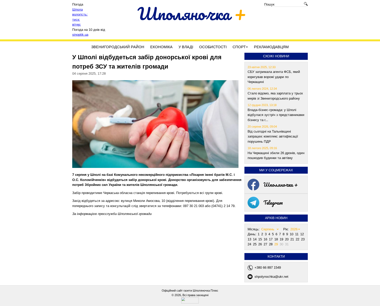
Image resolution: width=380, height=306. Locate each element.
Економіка (161, 47)
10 (292, 234)
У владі (186, 47)
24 (250, 244)
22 (298, 239)
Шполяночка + (280, 184)
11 (297, 234)
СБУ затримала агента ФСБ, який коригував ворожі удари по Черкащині (274, 77)
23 (303, 239)
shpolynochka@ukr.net (271, 277)
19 (282, 239)
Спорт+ (240, 47)
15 (260, 239)
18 (276, 239)
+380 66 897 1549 (268, 267)
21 (292, 239)
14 (255, 239)
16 (266, 239)
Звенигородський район (117, 47)
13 (250, 239)
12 (302, 234)
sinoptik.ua (80, 35)
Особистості (213, 47)
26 (260, 244)
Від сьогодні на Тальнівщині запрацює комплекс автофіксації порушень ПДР (273, 136)
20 (287, 239)
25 (255, 244)
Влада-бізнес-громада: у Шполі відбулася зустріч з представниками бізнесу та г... (276, 115)
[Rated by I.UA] (190, 302)
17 (271, 239)
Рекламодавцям (271, 47)
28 (271, 244)
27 (266, 244)
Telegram (273, 202)
